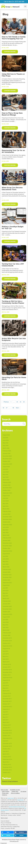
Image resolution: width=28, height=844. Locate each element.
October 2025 (6, 461)
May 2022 (5, 561)
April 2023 (5, 532)
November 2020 (7, 609)
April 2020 (5, 627)
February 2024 (7, 511)
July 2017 (5, 712)
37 (6, 408)
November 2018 (7, 672)
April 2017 (5, 720)
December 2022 (7, 543)
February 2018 (7, 693)
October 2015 (6, 749)
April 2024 (5, 506)
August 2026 (6, 435)
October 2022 (6, 548)
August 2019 (6, 648)
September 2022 (7, 551)
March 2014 (6, 762)
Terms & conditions (15, 793)
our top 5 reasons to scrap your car (17, 806)
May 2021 (5, 593)
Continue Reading (10, 51)
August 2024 (6, 495)
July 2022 (5, 556)
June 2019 (6, 654)
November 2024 (7, 488)
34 (20, 402)
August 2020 (6, 617)
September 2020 (7, 614)
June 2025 (6, 472)
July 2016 (5, 741)
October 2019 (6, 643)
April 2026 (5, 445)
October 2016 (6, 735)
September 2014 (7, 759)
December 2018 (7, 669)
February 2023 (7, 538)
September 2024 (7, 493)
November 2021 (7, 577)
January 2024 (6, 514)
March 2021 (6, 598)
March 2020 (6, 630)
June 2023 (6, 527)
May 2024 (5, 503)
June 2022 (6, 559)
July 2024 (5, 498)
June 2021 (6, 590)
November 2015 (7, 746)
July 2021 (5, 588)
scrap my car (11, 798)
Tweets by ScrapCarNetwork (10, 781)
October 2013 (6, 772)
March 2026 (6, 448)
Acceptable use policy (15, 789)
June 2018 (6, 685)
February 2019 (7, 664)
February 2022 (7, 569)
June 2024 (6, 501)
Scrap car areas (4, 789)
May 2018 (5, 688)
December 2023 (7, 517)
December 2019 (7, 638)
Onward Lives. (20, 799)
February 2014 (7, 764)
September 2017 (7, 706)
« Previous (6, 402)
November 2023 (7, 519)
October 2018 (6, 675)
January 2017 (6, 728)
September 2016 (7, 738)
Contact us (4, 795)
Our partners (23, 791)
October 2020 (6, 611)
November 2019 (7, 640)
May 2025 (5, 474)
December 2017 (7, 699)
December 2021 (7, 575)
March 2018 (6, 691)
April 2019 (5, 659)
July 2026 (5, 437)
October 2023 (6, 522)
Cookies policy (14, 791)
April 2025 (5, 477)
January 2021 (6, 604)
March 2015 (6, 754)
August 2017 (6, 709)
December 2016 (7, 730)
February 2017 (7, 725)
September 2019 (7, 646)
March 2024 (6, 509)
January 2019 (6, 667)
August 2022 (6, 553)
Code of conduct (5, 791)
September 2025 (7, 464)
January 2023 (6, 540)
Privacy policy (5, 793)
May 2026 (5, 443)
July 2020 (5, 619)
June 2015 (6, 751)
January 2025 (6, 485)
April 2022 (5, 564)
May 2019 (5, 656)
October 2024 (6, 490)
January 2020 (6, 635)
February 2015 (7, 757)
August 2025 (6, 466)
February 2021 (7, 601)
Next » (18, 408)
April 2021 (5, 596)
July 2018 (5, 683)
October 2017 (6, 704)
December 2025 (7, 456)
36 (3, 408)
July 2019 (5, 651)
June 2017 (6, 714)
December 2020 (7, 606)
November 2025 (7, 459)
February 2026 (7, 451)
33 (17, 402)
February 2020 (7, 633)
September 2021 (7, 582)
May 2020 (5, 625)
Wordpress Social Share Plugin (11, 839)
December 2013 (7, 767)
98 (13, 408)
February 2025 (7, 482)
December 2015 (7, 743)
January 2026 (6, 453)
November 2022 (7, 546)
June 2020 (6, 622)
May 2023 (5, 530)
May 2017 (5, 717)
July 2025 (5, 469)
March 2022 (6, 567)
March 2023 (6, 535)
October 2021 (6, 580)
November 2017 (7, 701)
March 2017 (6, 722)
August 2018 (6, 680)
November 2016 (7, 733)
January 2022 (6, 572)
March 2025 (6, 480)
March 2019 (6, 662)
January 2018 (6, 696)
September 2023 (7, 524)
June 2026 (6, 440)
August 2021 (6, 585)
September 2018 (7, 677)
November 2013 (7, 770)
